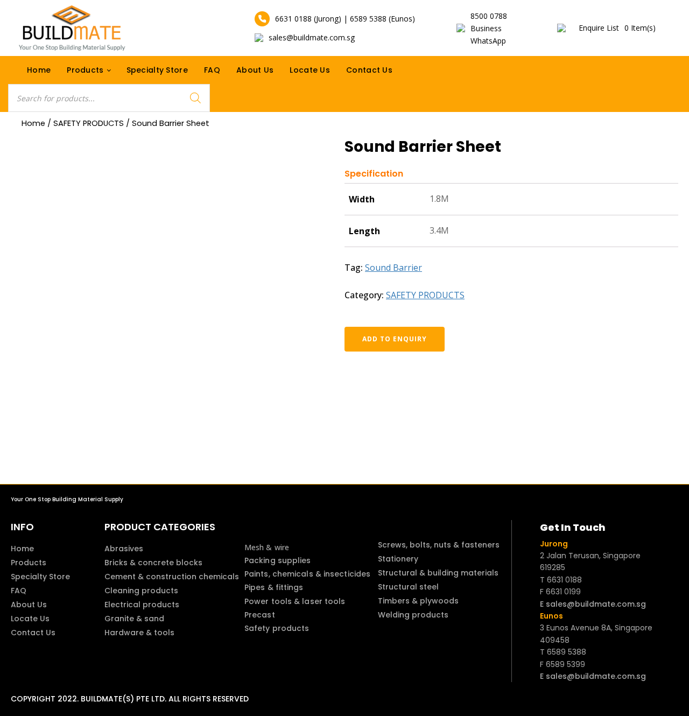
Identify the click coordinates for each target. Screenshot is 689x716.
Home (39, 70)
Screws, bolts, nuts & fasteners (439, 544)
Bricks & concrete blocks (153, 562)
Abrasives (123, 548)
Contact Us (369, 70)
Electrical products (141, 604)
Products (85, 70)
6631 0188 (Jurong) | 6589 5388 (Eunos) (345, 18)
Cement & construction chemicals (171, 576)
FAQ (212, 70)
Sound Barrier (393, 267)
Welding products (413, 614)
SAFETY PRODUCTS (88, 123)
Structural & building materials (438, 572)
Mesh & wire (266, 547)
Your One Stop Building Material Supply (67, 499)
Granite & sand (134, 618)
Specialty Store (157, 70)
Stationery (398, 558)
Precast (259, 614)
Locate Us (310, 70)
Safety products (277, 628)
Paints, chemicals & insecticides (307, 573)
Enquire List (617, 28)
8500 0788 (488, 16)
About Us (254, 70)
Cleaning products (141, 590)
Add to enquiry (394, 338)
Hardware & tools (139, 632)
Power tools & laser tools (295, 601)
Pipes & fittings (274, 587)
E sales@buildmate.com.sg (593, 604)
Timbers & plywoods (418, 600)
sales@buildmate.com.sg (312, 37)
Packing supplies (277, 560)
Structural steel (408, 586)
